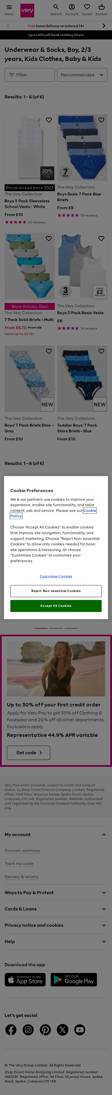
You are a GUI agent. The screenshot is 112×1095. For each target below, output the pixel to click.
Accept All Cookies (56, 605)
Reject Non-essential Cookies (56, 591)
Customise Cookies (56, 576)
